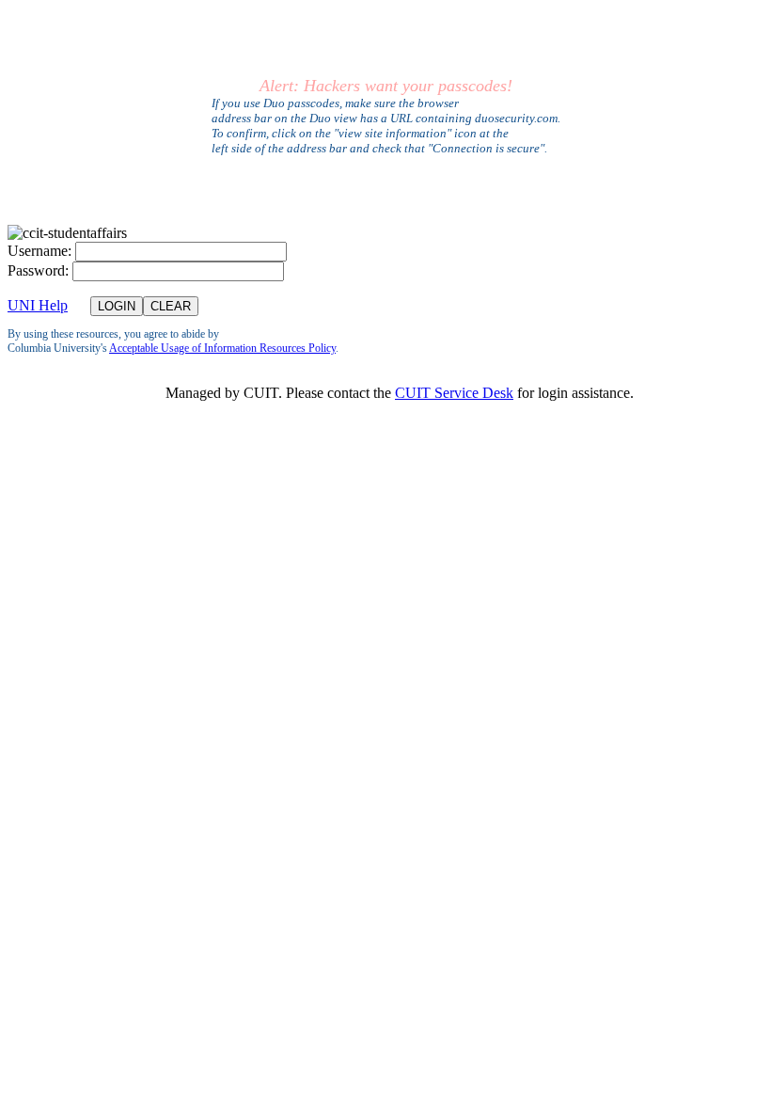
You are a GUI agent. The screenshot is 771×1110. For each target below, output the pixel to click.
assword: (38, 270)
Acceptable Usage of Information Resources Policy (222, 348)
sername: (39, 251)
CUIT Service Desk (454, 393)
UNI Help (38, 305)
